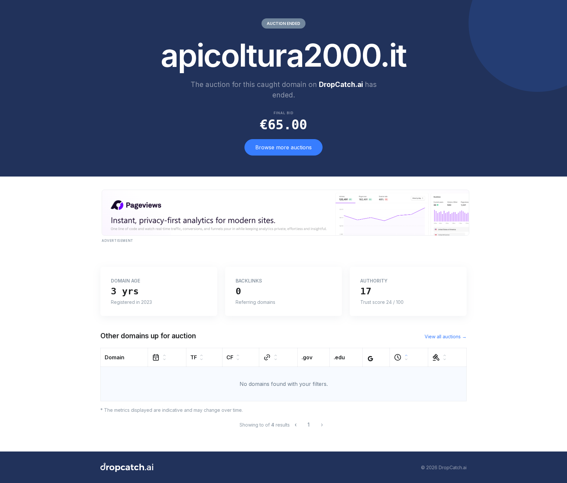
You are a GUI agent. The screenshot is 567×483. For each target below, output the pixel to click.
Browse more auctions (283, 147)
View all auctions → (446, 336)
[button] (124, 357)
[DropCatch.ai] (126, 467)
